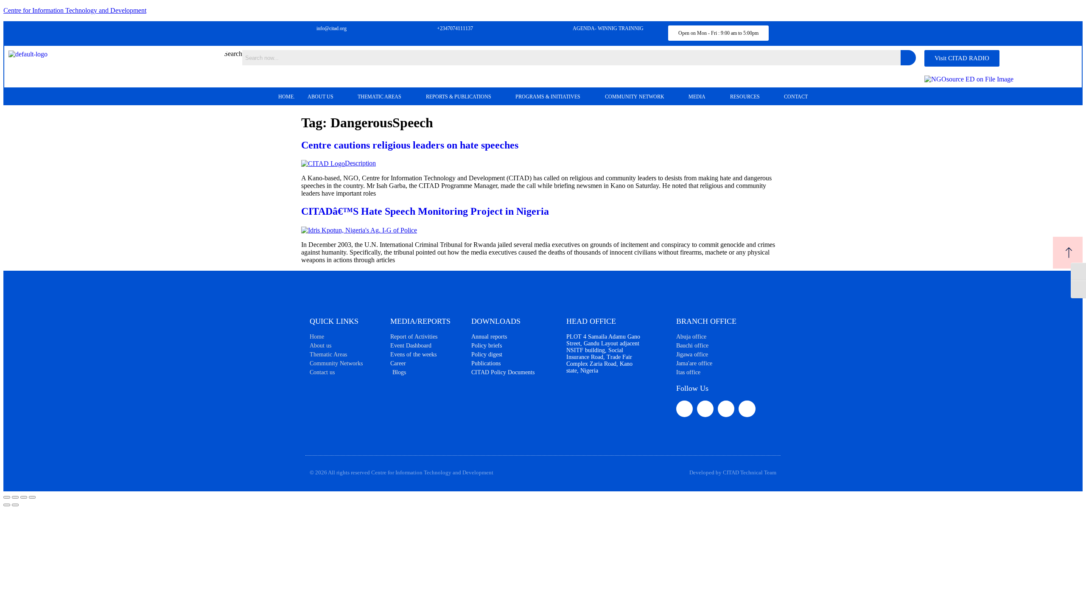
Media (697, 97)
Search (233, 53)
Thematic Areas (379, 97)
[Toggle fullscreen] (15, 497)
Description (360, 163)
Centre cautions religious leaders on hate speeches (409, 145)
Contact (796, 97)
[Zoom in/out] (6, 497)
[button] (326, 96)
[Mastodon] (747, 409)
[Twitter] (705, 409)
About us (320, 97)
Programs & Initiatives (547, 97)
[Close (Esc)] (32, 497)
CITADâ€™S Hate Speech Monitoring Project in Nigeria (425, 211)
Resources (745, 97)
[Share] (23, 497)
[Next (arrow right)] (15, 505)
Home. (286, 97)
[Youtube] (726, 409)
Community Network (634, 97)
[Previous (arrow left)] (6, 505)
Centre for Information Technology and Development (74, 10)
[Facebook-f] (684, 409)
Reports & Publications (458, 97)
